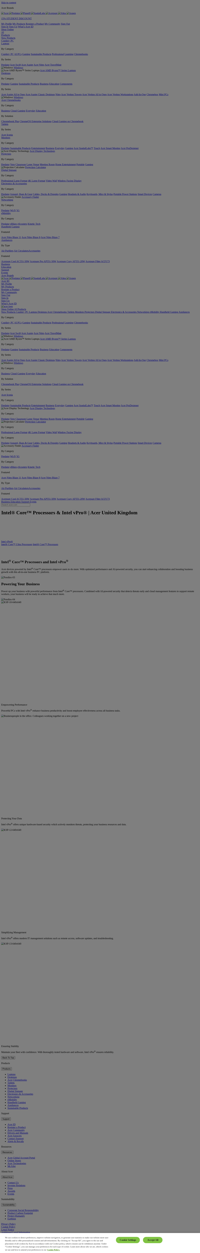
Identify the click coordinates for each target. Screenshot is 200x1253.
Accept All (152, 1240)
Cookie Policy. (53, 1250)
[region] (100, 1243)
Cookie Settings (128, 1240)
